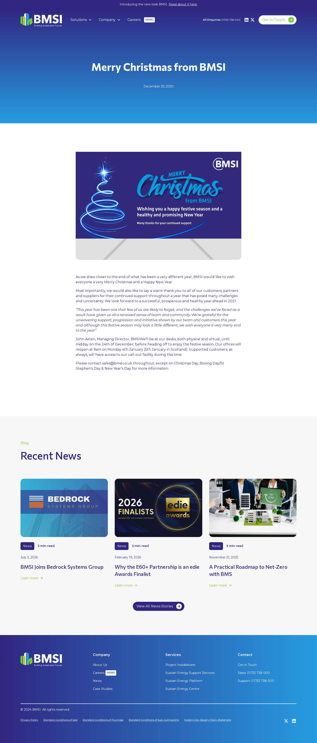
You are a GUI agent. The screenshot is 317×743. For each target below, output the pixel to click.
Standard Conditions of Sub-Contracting (154, 719)
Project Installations (180, 665)
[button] (81, 20)
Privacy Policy (29, 719)
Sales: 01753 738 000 (254, 673)
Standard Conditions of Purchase (103, 719)
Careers (134, 20)
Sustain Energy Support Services (190, 673)
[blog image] (64, 508)
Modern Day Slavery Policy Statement (207, 719)
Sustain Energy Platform (183, 681)
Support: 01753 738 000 (256, 681)
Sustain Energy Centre (182, 689)
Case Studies (102, 689)
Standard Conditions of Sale (60, 719)
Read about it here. (183, 4)
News (97, 681)
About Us (100, 665)
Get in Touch (247, 665)
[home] (41, 20)
